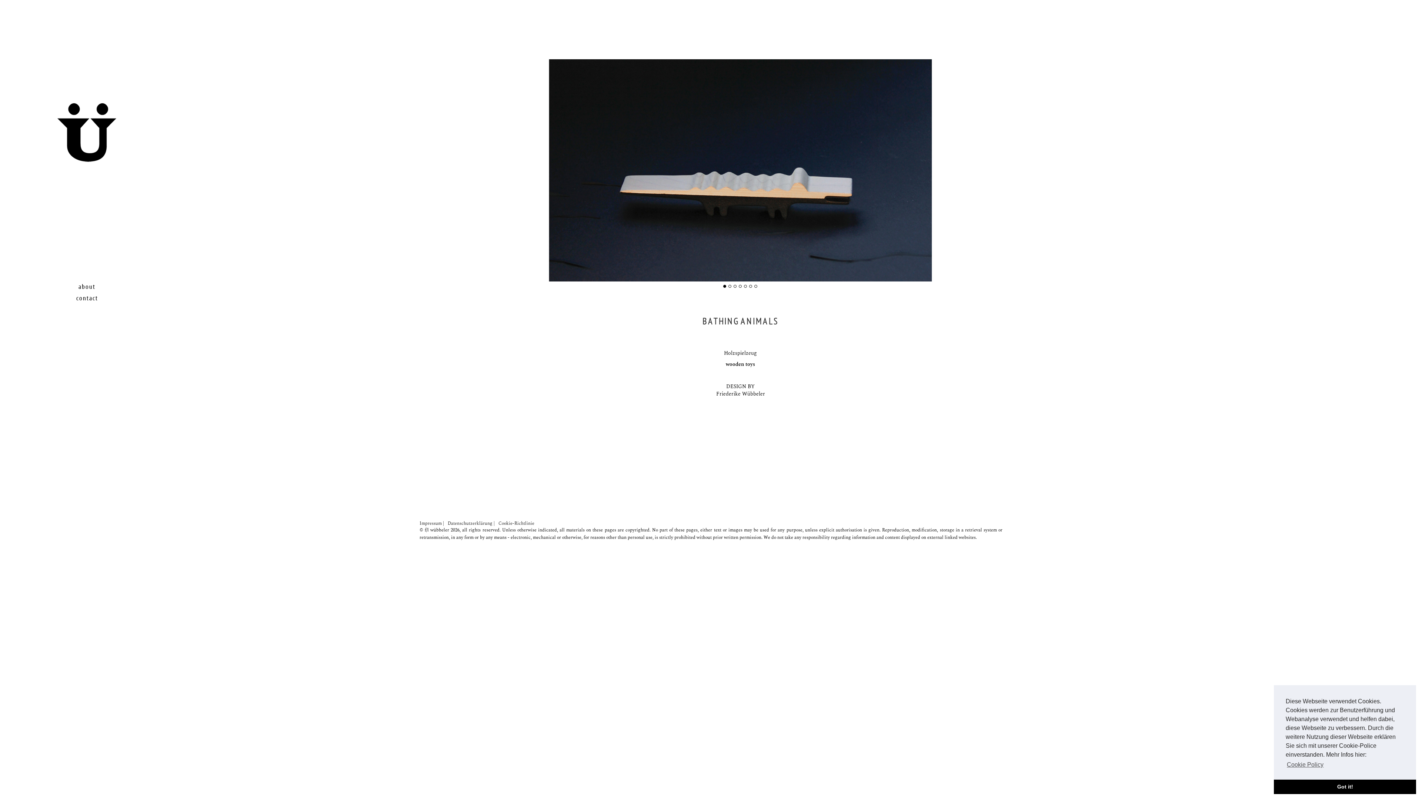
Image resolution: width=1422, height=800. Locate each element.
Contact (87, 298)
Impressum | (432, 523)
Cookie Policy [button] (1305, 764)
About (87, 287)
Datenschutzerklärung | (471, 523)
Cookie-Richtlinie (516, 523)
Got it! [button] (1345, 787)
